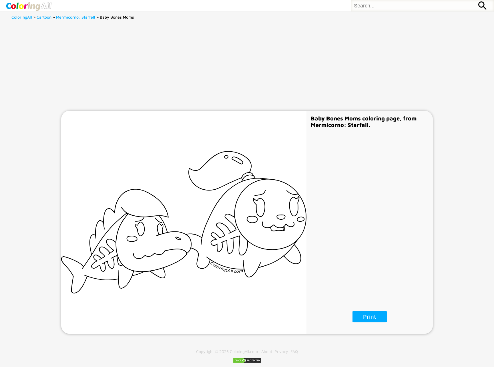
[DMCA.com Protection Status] (247, 361)
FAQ (294, 351)
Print (369, 316)
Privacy (281, 351)
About (266, 351)
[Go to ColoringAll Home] (28, 5)
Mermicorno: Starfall (75, 17)
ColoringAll (21, 17)
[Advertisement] (247, 68)
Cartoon (44, 17)
